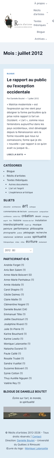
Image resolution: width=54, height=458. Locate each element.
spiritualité (39, 236)
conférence (7, 216)
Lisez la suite (16, 154)
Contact (36, 436)
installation (41, 220)
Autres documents (18, 184)
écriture (31, 241)
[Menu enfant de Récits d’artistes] (41, 12)
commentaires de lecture (15, 211)
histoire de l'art (28, 221)
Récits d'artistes (16, 175)
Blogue (41, 31)
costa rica (16, 216)
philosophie (36, 228)
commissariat (33, 212)
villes (22, 242)
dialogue (45, 216)
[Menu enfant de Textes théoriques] (41, 23)
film (10, 221)
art (25, 205)
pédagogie (29, 232)
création (28, 216)
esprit (5, 221)
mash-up (28, 225)
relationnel (8, 237)
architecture (16, 207)
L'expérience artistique (21, 192)
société (27, 237)
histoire (17, 220)
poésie (19, 233)
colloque (32, 207)
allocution (7, 207)
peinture (7, 228)
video (17, 242)
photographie (9, 232)
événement (43, 242)
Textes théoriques (17, 180)
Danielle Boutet (18, 98)
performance (21, 228)
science (19, 237)
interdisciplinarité (13, 224)
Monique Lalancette (36, 448)
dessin (38, 216)
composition (43, 212)
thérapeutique (8, 242)
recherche (41, 232)
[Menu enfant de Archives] (41, 39)
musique (37, 224)
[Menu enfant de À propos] (41, 3)
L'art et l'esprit (16, 188)
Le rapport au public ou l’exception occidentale (27, 85)
